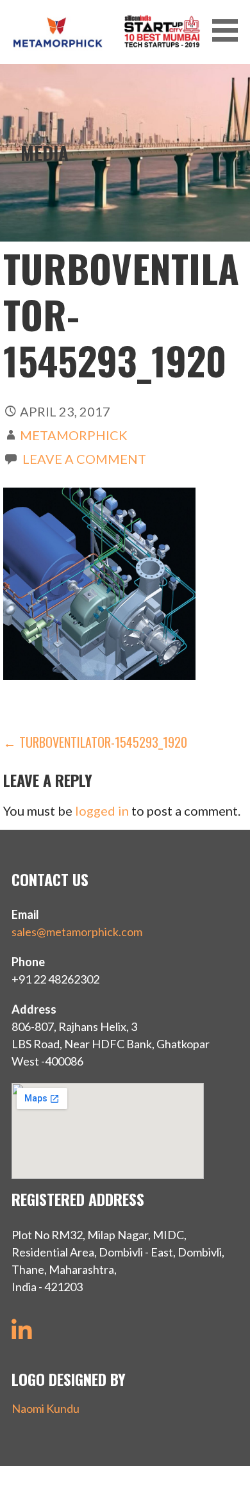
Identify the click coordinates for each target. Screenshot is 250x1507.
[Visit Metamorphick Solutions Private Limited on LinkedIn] (22, 1335)
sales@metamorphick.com (77, 932)
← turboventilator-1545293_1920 (95, 742)
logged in (102, 810)
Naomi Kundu (45, 1408)
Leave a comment (84, 458)
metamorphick (74, 435)
